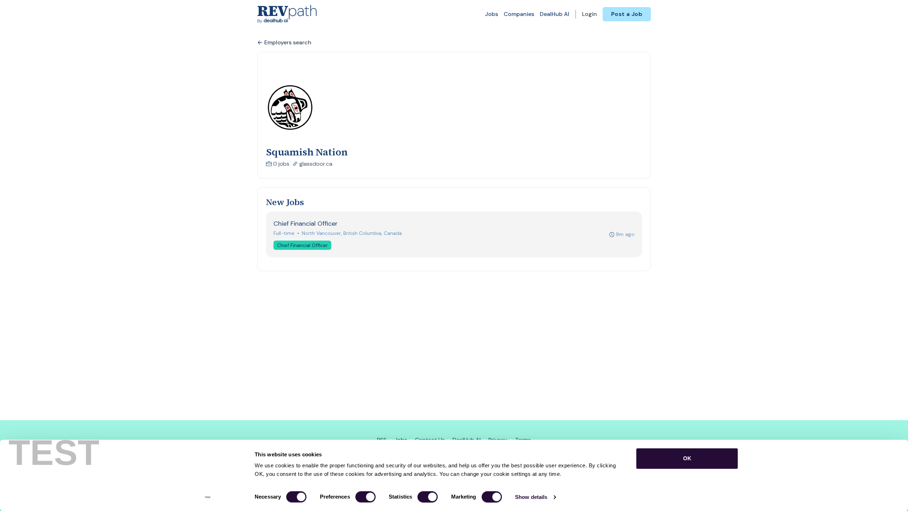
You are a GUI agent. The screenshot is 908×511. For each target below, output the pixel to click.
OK (687, 458)
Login (589, 14)
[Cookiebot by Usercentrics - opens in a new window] (208, 497)
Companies (519, 14)
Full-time (283, 233)
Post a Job (626, 14)
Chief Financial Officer (302, 245)
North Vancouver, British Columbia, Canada (352, 233)
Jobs (491, 14)
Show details (531, 497)
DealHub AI (554, 14)
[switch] (365, 496)
